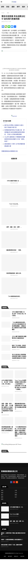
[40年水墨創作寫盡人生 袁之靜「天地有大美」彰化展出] (14, 170)
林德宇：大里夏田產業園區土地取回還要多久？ (12, 539)
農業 (2, 499)
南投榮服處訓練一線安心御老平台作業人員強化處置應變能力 (7, 428)
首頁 (5, 556)
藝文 (2, 494)
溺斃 (5, 151)
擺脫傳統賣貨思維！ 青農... (14, 250)
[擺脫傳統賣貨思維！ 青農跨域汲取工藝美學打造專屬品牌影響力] (14, 239)
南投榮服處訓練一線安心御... (14, 273)
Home (2, 12)
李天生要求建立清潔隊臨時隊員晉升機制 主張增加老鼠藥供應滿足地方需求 (19, 356)
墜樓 (2, 151)
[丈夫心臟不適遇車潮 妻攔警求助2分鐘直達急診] (5, 339)
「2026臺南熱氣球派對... (14, 296)
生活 (16, 492)
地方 (8, 12)
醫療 (16, 494)
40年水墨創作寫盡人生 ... (14, 180)
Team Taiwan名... (14, 204)
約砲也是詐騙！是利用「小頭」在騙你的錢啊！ (12, 544)
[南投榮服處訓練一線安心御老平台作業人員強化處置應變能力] (14, 262)
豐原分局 (15, 151)
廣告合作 (16, 556)
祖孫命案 (9, 151)
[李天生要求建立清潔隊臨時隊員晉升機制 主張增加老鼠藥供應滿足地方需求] (5, 357)
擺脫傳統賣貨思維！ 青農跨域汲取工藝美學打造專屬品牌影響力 (21, 406)
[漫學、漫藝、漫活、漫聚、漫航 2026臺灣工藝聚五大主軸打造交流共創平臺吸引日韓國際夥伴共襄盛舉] (14, 216)
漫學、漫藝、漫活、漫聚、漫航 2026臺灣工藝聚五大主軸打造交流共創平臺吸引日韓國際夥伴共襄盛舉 (7, 408)
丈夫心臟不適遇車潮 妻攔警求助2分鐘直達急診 (19, 337)
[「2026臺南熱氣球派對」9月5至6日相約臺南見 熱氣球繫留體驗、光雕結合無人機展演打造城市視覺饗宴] (14, 285)
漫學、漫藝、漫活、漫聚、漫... (17, 521)
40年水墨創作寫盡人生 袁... (16, 507)
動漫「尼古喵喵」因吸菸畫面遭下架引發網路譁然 (19, 346)
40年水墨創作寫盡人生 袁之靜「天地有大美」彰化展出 (19, 313)
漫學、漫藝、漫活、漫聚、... (14, 227)
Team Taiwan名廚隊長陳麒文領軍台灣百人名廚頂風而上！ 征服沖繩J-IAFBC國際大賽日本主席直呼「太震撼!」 (20, 385)
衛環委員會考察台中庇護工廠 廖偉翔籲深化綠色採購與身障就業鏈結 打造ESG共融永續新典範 (14, 132)
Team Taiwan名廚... (14, 514)
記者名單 (22, 556)
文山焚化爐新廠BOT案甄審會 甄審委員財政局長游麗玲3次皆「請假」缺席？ (14, 139)
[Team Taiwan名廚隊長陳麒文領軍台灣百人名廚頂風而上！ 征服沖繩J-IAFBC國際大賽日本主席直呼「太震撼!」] (14, 193)
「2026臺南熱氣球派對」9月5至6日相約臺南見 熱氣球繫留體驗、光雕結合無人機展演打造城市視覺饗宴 (19, 326)
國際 (2, 496)
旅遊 (2, 492)
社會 (16, 490)
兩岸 (2, 490)
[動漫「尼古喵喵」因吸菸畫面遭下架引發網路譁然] (5, 348)
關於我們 (10, 556)
